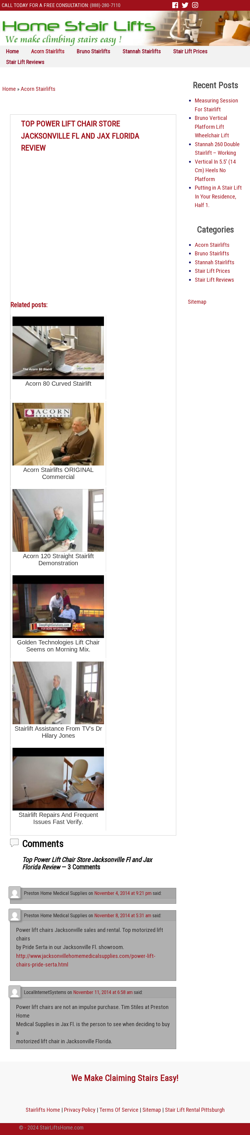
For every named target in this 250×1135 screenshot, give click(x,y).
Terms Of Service (118, 1109)
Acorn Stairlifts (48, 51)
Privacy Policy (79, 1109)
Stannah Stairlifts (142, 51)
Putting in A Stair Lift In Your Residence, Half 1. (218, 196)
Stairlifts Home (43, 1109)
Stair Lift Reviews (25, 62)
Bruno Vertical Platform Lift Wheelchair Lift (212, 126)
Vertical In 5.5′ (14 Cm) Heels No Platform (215, 170)
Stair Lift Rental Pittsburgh (195, 1109)
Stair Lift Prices (190, 51)
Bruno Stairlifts (93, 51)
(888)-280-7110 (105, 5)
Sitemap (197, 301)
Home (12, 51)
